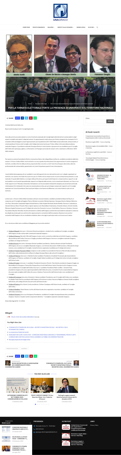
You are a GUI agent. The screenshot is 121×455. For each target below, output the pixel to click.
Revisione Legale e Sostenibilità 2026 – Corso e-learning (78, 442)
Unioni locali (81, 27)
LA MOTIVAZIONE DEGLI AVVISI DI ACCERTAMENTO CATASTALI (105, 223)
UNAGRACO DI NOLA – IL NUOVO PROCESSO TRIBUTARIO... (104, 177)
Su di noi (91, 27)
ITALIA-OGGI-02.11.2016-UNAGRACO (23, 317)
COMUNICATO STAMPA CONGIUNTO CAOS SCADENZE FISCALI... (19, 448)
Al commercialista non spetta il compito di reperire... (104, 188)
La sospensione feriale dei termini (19, 332)
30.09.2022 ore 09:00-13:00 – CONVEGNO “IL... (20, 438)
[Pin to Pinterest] (31, 118)
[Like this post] (18, 118)
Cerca (87, 118)
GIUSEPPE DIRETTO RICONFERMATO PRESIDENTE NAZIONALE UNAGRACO (104, 211)
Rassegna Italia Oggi (41, 103)
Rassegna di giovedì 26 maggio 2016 (19, 339)
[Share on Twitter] (26, 118)
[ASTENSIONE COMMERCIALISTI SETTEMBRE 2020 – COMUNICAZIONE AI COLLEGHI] (17, 385)
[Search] (97, 27)
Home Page (26, 27)
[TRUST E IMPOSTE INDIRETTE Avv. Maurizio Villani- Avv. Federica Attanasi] (42, 385)
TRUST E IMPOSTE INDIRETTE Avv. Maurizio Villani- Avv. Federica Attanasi (42, 397)
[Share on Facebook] (22, 118)
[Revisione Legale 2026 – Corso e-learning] (90, 201)
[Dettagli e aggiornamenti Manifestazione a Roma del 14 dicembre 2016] (66, 385)
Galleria (50, 27)
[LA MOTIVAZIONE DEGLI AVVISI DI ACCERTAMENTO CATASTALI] (90, 224)
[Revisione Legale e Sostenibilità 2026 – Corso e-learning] (66, 443)
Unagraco (24, 348)
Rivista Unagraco (39, 27)
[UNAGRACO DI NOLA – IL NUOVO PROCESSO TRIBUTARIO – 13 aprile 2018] (90, 177)
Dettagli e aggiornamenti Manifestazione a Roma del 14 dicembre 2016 (67, 397)
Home (29, 103)
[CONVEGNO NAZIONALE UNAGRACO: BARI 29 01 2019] (6, 429)
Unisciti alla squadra (65, 27)
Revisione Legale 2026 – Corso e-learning (98, 142)
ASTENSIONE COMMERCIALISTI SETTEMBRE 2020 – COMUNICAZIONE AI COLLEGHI (17, 397)
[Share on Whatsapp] (35, 118)
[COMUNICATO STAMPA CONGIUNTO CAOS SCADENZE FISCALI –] (6, 448)
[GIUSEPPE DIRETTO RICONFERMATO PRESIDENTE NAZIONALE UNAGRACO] (90, 211)
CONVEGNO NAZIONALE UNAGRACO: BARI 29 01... (20, 428)
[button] (8, 391)
